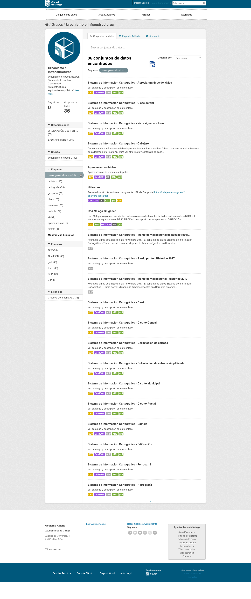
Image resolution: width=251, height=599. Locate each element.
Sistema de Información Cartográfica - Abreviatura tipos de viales (130, 82)
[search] (196, 49)
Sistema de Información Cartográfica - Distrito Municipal (124, 383)
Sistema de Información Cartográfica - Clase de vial (121, 103)
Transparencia (187, 545)
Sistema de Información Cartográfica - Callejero (118, 143)
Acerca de (186, 14)
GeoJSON (99, 92)
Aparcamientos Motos (102, 167)
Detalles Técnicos (61, 573)
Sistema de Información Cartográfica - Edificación (120, 444)
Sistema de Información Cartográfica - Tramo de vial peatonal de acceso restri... (139, 235)
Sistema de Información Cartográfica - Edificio (117, 424)
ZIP (107, 177)
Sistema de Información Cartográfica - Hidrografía (120, 485)
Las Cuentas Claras (96, 523)
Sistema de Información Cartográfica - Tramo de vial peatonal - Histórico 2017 (137, 279)
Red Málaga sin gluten (102, 211)
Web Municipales (186, 549)
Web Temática (187, 552)
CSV (90, 92)
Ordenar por (165, 57)
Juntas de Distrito (187, 542)
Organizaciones (106, 14)
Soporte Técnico (85, 573)
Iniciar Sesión (141, 2)
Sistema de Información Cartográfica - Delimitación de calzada (128, 343)
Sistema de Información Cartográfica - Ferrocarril (119, 464)
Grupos (146, 14)
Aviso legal (126, 573)
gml (121, 92)
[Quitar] (125, 70)
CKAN (151, 574)
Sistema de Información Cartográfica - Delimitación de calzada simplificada (136, 363)
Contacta (187, 556)
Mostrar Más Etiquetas (61, 235)
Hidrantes (94, 187)
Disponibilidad (107, 573)
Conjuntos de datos (66, 14)
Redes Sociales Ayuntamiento (142, 523)
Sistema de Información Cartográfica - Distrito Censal (122, 322)
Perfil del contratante (187, 535)
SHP (108, 92)
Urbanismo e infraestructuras (90, 24)
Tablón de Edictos (187, 539)
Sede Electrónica (186, 532)
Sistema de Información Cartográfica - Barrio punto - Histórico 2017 (131, 258)
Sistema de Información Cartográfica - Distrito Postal (122, 403)
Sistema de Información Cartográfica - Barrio (116, 302)
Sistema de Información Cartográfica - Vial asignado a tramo (126, 123)
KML (115, 92)
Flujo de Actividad (131, 36)
